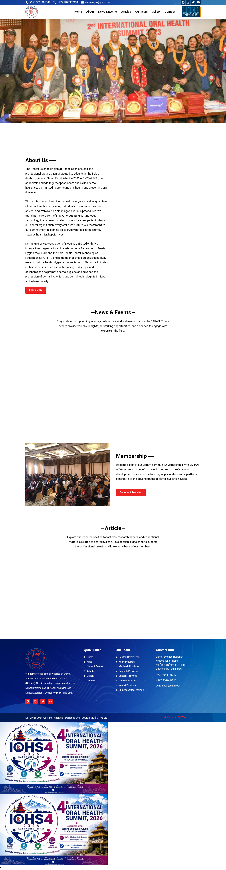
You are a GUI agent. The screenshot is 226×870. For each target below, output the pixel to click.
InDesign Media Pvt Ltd (93, 717)
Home (78, 11)
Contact (170, 11)
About (90, 11)
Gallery (156, 11)
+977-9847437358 (166, 680)
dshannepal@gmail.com (168, 685)
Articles (126, 11)
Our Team (141, 11)
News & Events (107, 11)
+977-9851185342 (166, 674)
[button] (3, 70)
